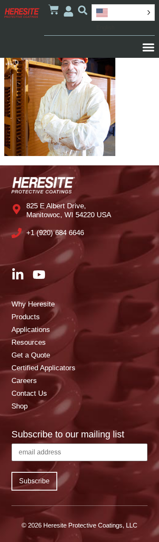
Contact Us (29, 393)
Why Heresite (33, 304)
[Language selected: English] (123, 12)
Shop (19, 406)
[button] (82, 10)
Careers (24, 381)
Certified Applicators (43, 368)
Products (25, 317)
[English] (123, 12)
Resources (28, 342)
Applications (30, 330)
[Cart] (53, 9)
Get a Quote (30, 355)
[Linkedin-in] (17, 274)
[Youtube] (39, 274)
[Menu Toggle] (148, 47)
